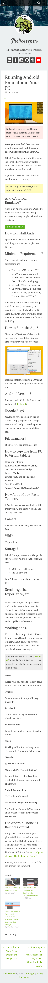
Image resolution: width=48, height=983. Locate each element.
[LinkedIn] (9, 60)
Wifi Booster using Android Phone (12, 888)
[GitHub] (26, 60)
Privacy (40, 973)
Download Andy (15, 226)
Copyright (30, 973)
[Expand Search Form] (39, 3)
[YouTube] (38, 60)
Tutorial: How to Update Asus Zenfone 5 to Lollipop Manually (30, 891)
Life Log (12, 934)
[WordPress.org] (32, 60)
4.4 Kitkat (21, 403)
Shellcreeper (24, 41)
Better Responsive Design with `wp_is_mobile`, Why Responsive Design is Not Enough (12, 918)
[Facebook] (15, 60)
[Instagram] (21, 60)
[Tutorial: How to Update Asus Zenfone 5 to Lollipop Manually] (30, 882)
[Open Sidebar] (43, 3)
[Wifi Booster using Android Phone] (12, 882)
